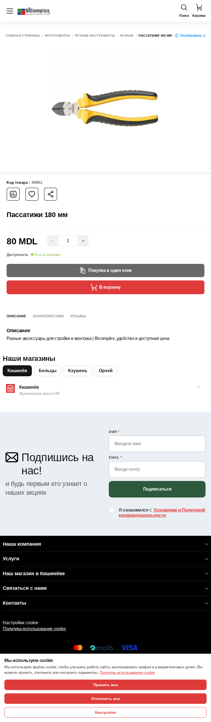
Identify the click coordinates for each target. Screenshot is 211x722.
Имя (114, 432)
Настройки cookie (20, 622)
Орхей (106, 370)
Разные (127, 35)
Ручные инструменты (95, 35)
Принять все (105, 685)
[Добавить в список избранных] (31, 194)
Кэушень (77, 370)
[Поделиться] (50, 194)
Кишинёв (17, 370)
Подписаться (157, 489)
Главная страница (22, 35)
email (115, 457)
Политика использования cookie (34, 628)
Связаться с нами (25, 588)
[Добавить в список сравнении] (13, 194)
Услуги (11, 558)
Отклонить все (105, 698)
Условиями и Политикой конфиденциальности (162, 513)
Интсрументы (57, 35)
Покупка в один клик (110, 270)
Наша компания (22, 544)
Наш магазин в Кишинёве (34, 573)
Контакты (14, 603)
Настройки (105, 712)
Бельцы (48, 370)
